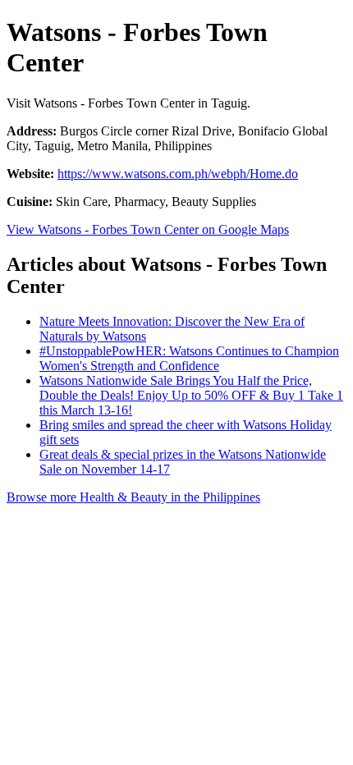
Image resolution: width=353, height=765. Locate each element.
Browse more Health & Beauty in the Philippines (133, 497)
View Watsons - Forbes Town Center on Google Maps (148, 229)
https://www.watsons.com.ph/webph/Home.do (177, 174)
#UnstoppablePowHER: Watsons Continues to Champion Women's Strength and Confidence (189, 358)
